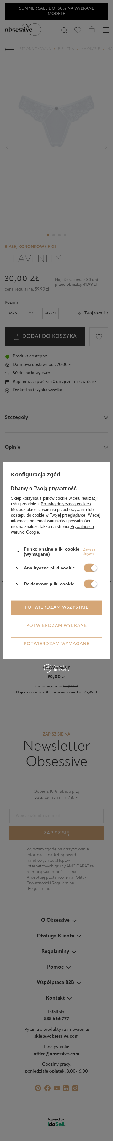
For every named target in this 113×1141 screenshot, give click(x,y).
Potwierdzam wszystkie (57, 607)
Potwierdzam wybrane (56, 625)
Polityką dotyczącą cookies (66, 504)
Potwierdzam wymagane (56, 644)
